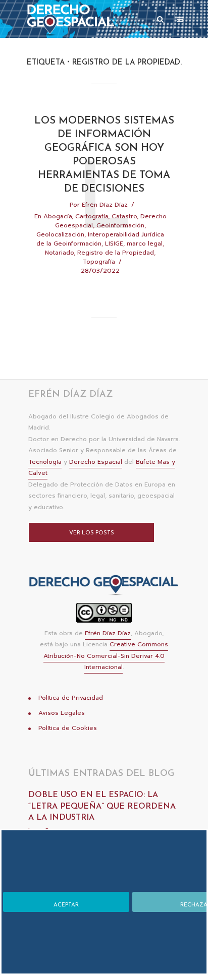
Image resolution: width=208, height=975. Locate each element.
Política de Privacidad (70, 697)
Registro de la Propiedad (115, 252)
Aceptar (66, 905)
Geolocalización (60, 234)
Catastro (124, 216)
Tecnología (45, 461)
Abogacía (57, 216)
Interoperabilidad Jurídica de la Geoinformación (100, 239)
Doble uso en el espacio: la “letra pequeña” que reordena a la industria (102, 806)
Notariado (59, 252)
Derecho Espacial (95, 461)
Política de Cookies (67, 728)
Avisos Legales (61, 712)
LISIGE (114, 243)
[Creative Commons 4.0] (104, 616)
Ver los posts (91, 533)
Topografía (99, 261)
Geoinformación (120, 225)
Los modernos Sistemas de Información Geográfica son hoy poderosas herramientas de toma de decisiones (104, 155)
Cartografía (91, 216)
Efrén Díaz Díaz (105, 204)
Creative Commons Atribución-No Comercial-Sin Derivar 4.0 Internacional (105, 656)
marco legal (145, 243)
